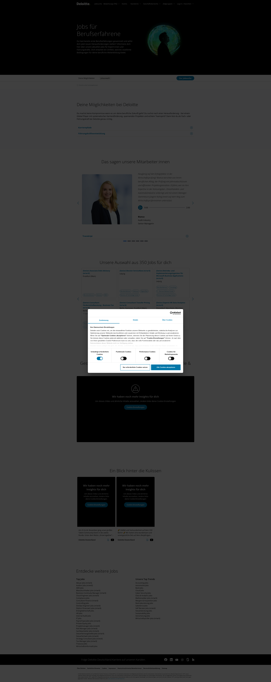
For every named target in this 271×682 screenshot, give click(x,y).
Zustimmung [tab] (104, 320)
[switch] (124, 358)
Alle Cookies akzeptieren (166, 367)
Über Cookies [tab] (167, 320)
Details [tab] (135, 320)
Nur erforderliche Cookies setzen (135, 367)
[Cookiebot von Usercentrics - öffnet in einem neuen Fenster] (171, 313)
